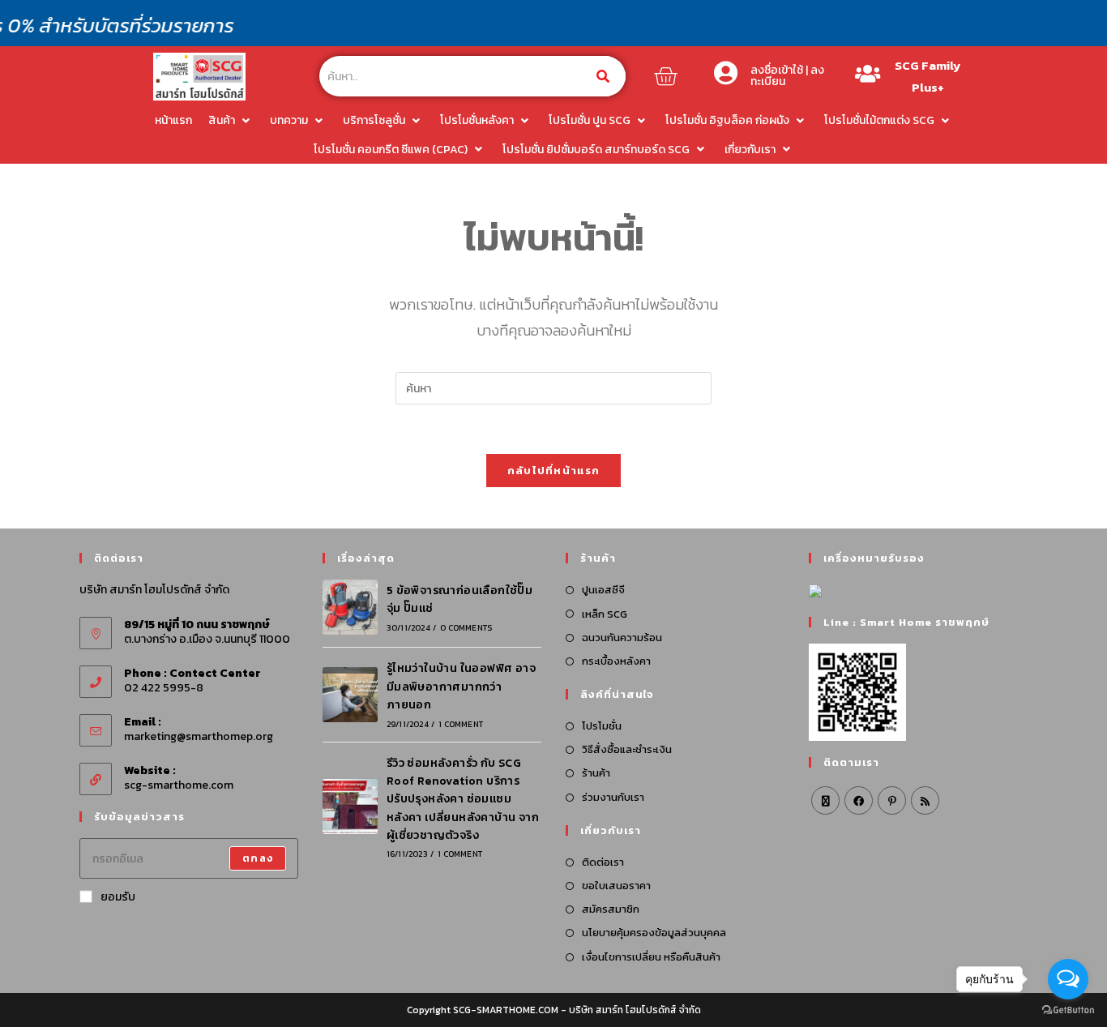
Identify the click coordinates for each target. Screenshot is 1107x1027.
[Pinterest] (892, 800)
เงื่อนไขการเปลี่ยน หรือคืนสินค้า (651, 957)
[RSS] (925, 800)
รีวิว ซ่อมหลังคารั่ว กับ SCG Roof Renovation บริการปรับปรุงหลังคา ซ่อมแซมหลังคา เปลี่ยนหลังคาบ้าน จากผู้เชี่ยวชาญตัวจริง (463, 800)
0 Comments (466, 628)
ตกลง (257, 858)
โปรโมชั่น (602, 726)
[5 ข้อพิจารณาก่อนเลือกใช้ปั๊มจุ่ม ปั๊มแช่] (350, 607)
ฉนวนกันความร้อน (622, 637)
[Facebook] (858, 800)
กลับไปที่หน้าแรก (554, 470)
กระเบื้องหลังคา (616, 661)
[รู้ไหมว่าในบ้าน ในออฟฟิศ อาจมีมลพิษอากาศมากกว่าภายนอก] (350, 694)
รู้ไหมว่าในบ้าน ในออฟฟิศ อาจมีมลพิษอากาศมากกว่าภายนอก (461, 686)
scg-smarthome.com (178, 785)
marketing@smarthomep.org (198, 736)
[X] (825, 800)
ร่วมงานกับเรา (613, 797)
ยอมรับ (117, 896)
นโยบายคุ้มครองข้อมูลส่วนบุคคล (654, 932)
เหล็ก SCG (604, 614)
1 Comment (460, 724)
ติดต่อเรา (603, 862)
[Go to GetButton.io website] (1068, 1010)
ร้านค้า (596, 773)
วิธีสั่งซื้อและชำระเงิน (627, 749)
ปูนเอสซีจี (603, 589)
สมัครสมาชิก (610, 909)
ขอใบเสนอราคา (616, 885)
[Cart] (665, 76)
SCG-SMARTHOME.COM (505, 1010)
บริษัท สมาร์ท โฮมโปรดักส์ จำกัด (635, 1010)
